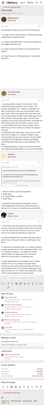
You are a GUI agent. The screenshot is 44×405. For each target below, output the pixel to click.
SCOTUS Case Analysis (13, 305)
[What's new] (37, 2)
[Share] (38, 26)
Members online (8, 337)
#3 (42, 163)
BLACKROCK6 (37, 376)
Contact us (5, 401)
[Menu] (3, 2)
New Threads (7, 293)
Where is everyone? (12, 320)
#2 (42, 100)
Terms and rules (15, 401)
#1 (42, 26)
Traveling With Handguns (13, 309)
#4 (42, 222)
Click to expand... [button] (22, 185)
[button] (2, 397)
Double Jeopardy (11, 312)
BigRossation (7, 13)
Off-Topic (7, 324)
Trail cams (8, 327)
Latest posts (6, 351)
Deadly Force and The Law (13, 316)
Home (4, 403)
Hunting (7, 332)
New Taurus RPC (11, 297)
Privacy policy (27, 401)
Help (35, 401)
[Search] (41, 2)
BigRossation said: (9, 167)
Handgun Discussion (11, 301)
